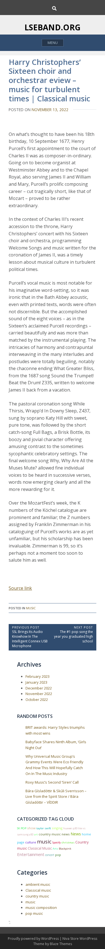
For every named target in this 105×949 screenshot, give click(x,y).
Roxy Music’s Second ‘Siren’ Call (52, 782)
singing (57, 828)
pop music (34, 913)
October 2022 (36, 699)
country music (37, 896)
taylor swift (43, 828)
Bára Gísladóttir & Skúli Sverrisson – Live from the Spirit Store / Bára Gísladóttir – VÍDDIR (56, 796)
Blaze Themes (61, 943)
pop (58, 855)
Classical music (38, 890)
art (36, 834)
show (31, 828)
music (31, 608)
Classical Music (40, 848)
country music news (54, 834)
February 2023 (37, 676)
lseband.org (52, 27)
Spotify (56, 842)
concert (49, 855)
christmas (68, 842)
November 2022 (38, 693)
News (76, 834)
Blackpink (65, 848)
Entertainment (30, 854)
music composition (41, 907)
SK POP (21, 828)
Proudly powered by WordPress (34, 938)
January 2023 (36, 682)
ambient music (37, 884)
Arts (55, 848)
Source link (20, 588)
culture (30, 842)
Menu (53, 42)
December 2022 (38, 688)
